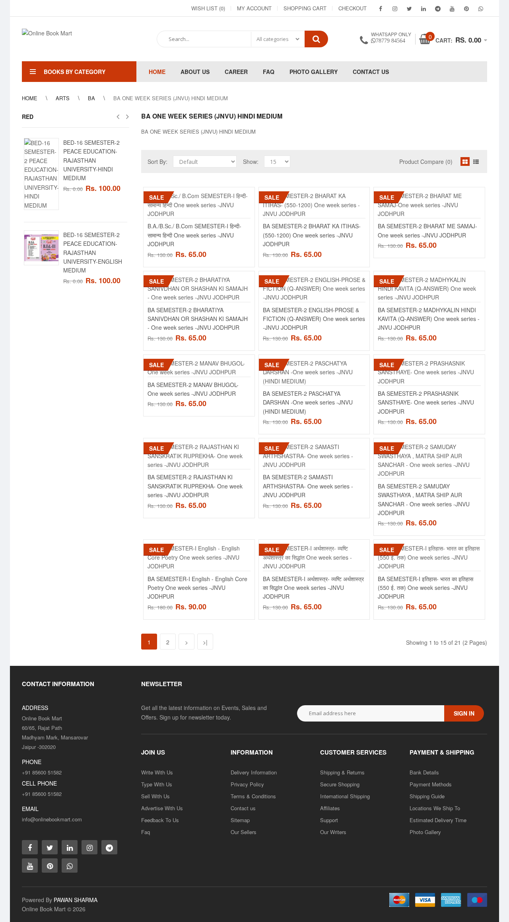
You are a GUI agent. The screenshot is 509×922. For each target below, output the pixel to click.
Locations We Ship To (435, 808)
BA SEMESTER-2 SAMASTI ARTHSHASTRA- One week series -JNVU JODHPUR (308, 486)
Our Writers (333, 832)
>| (205, 642)
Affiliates (330, 808)
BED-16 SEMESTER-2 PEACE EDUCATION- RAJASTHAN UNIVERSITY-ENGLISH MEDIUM (92, 252)
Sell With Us (155, 796)
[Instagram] (395, 8)
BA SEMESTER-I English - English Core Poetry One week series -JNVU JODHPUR (197, 588)
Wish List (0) (208, 8)
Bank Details (424, 772)
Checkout (352, 8)
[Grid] (465, 161)
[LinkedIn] (423, 8)
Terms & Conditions (253, 796)
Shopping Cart (305, 8)
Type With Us (156, 784)
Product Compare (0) (426, 161)
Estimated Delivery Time (438, 820)
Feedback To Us (160, 820)
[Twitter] (409, 8)
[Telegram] (437, 8)
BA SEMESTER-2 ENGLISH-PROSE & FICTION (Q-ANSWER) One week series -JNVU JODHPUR (314, 319)
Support (329, 820)
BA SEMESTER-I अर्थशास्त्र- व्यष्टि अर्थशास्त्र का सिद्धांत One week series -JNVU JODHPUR (313, 588)
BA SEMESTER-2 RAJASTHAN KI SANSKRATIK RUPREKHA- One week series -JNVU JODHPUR (195, 486)
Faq (145, 832)
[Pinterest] (466, 8)
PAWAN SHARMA (75, 900)
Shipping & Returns (342, 772)
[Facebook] (380, 8)
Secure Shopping (339, 784)
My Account (254, 8)
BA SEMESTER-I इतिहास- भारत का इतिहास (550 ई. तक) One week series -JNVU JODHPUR (425, 588)
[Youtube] (452, 8)
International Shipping (345, 796)
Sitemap (240, 820)
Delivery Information (254, 772)
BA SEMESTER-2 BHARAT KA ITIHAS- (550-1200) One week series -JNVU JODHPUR (312, 235)
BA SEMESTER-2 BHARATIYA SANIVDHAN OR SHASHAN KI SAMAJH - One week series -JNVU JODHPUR (198, 319)
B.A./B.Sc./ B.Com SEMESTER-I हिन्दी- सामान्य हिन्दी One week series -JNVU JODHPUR (194, 235)
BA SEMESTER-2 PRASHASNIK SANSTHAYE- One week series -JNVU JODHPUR (426, 402)
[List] (476, 161)
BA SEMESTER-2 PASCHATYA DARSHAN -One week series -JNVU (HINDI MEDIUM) (308, 402)
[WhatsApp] (480, 8)
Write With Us (157, 772)
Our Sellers (243, 832)
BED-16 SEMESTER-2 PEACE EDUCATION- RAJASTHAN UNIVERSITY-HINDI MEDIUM (91, 160)
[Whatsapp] (70, 865)
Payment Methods (431, 784)
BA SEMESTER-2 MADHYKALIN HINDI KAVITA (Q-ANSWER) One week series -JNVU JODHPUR (429, 319)
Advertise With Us (162, 808)
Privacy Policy (247, 784)
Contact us (243, 808)
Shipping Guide (427, 796)
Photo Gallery (425, 832)
